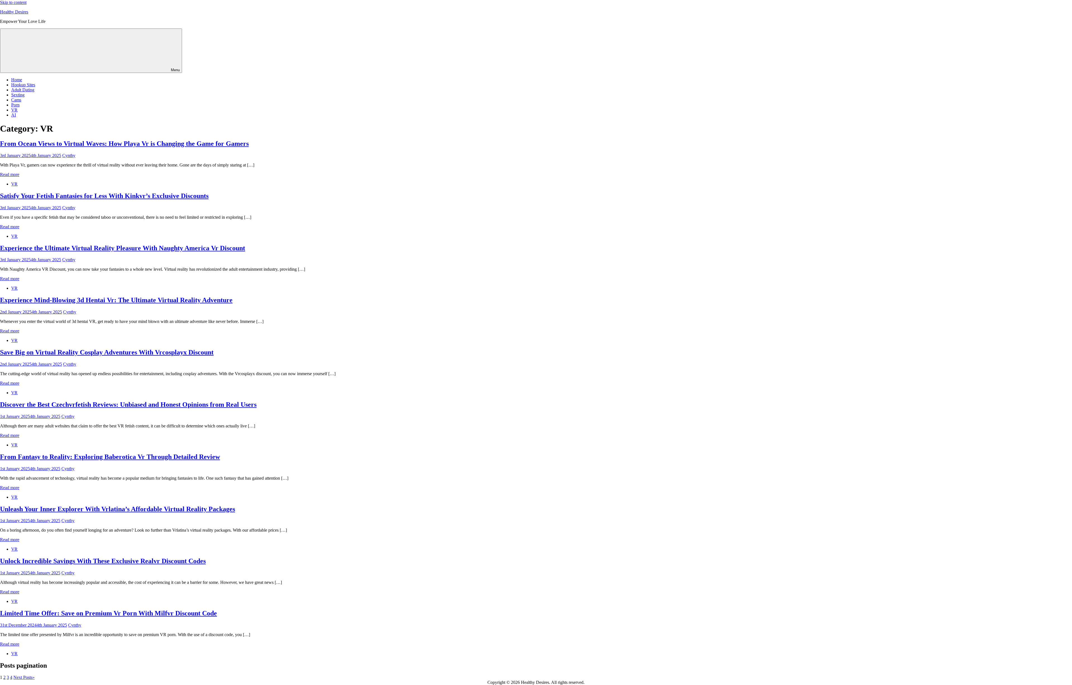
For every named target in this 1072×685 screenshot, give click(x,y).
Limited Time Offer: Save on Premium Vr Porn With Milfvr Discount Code (108, 613)
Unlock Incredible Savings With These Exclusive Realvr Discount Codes (103, 561)
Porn (15, 105)
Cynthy (68, 155)
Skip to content (13, 2)
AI (13, 115)
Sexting (18, 94)
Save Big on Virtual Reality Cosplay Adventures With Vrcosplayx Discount (107, 352)
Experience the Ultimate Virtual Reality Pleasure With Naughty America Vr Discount (122, 248)
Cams (16, 99)
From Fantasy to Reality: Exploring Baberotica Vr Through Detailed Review (110, 456)
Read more (9, 174)
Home (16, 79)
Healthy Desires (14, 11)
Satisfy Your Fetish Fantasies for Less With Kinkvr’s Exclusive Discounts (104, 195)
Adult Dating (22, 89)
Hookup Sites (23, 84)
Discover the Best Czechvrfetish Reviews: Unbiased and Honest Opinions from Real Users (128, 404)
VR (14, 110)
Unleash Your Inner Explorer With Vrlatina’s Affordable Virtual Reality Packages (117, 509)
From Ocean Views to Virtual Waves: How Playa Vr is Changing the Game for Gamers (124, 143)
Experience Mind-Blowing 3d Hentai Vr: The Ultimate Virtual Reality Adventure (116, 300)
